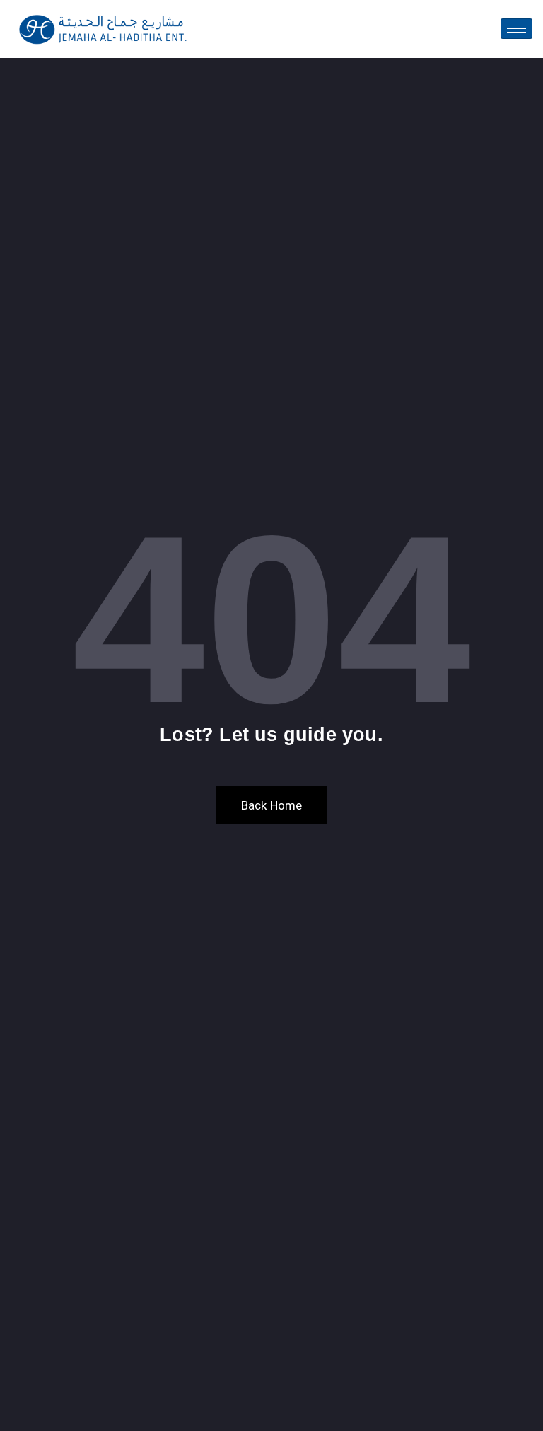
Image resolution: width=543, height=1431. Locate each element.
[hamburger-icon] (516, 28)
